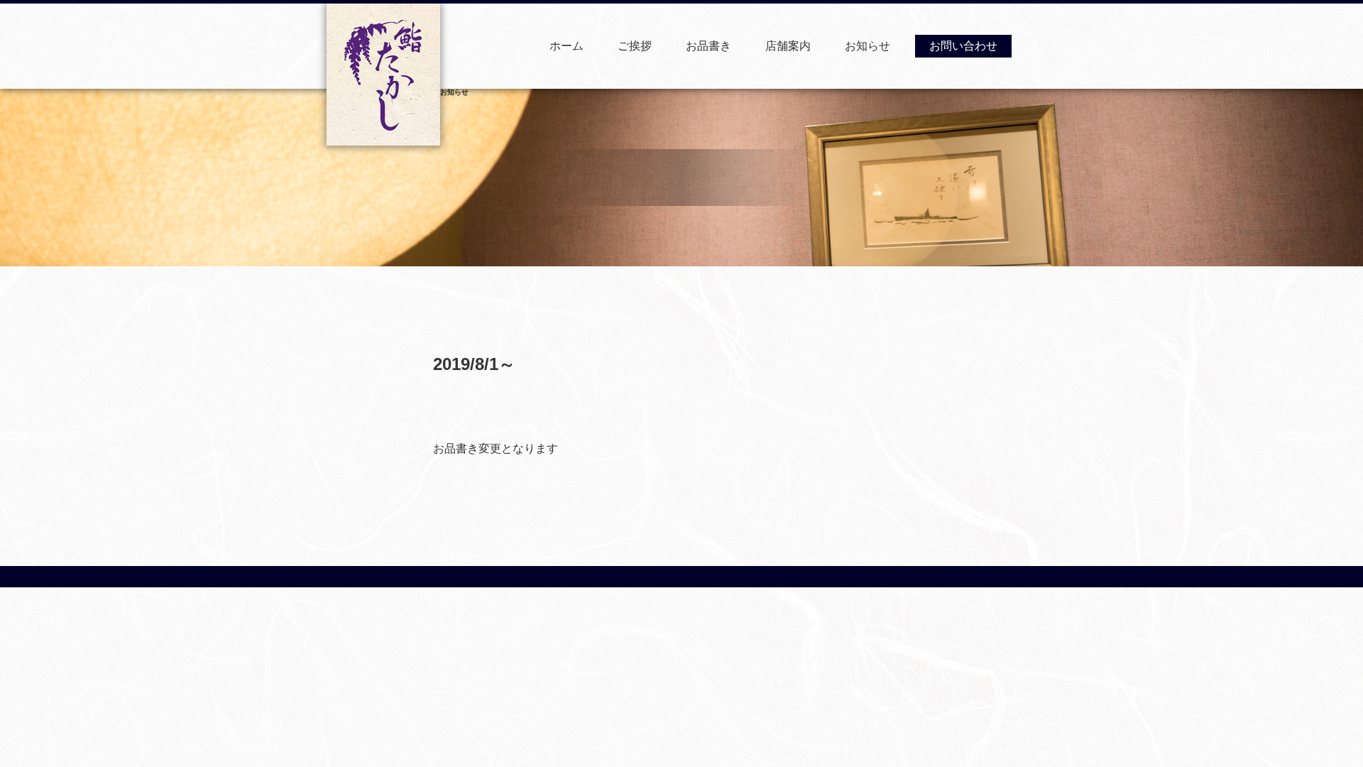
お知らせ (867, 46)
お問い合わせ (963, 46)
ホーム (566, 46)
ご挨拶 (635, 46)
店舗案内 (788, 46)
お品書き (708, 46)
